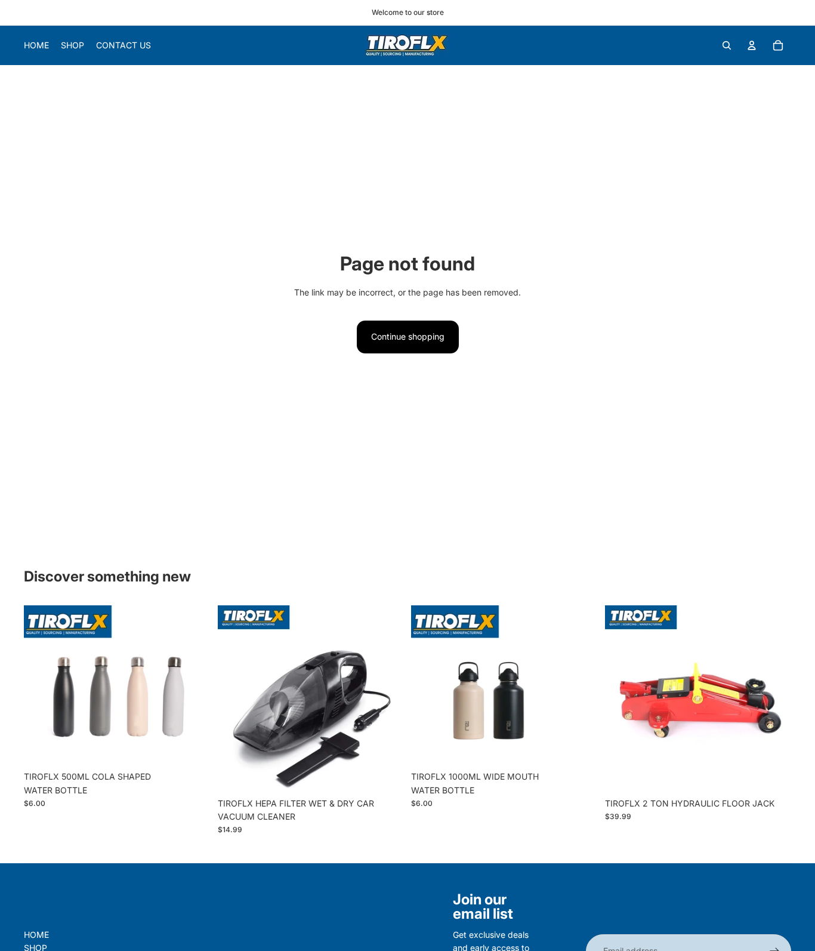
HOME (36, 935)
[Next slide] (386, 698)
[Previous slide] (236, 698)
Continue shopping (407, 336)
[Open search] (727, 45)
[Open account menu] (752, 45)
